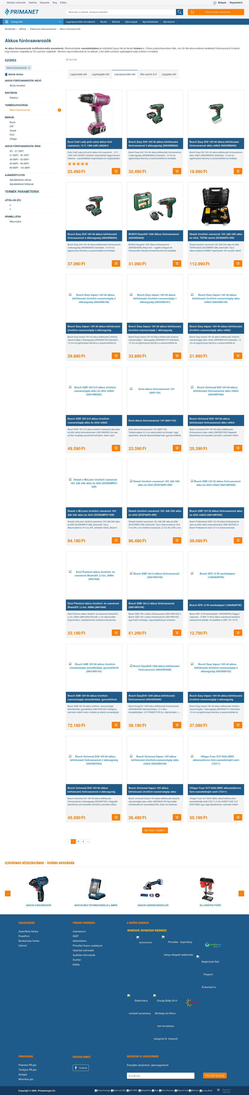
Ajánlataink (169, 21)
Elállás (63, 2)
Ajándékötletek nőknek (20, 179)
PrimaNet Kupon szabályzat (87, 945)
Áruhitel (77, 959)
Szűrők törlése (15, 74)
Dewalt (13, 130)
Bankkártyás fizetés (28, 940)
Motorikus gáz (26, 1079)
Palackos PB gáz (27, 1065)
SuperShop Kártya (28, 931)
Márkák (116, 21)
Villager (13, 138)
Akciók (103, 21)
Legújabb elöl (169, 74)
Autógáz (22, 1074)
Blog (55, 2)
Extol (12, 134)
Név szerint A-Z (148, 74)
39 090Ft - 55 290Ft (19, 159)
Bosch (12, 122)
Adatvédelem (80, 940)
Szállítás (33, 2)
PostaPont (23, 936)
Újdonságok (131, 21)
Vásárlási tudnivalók (16, 2)
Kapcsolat (44, 2)
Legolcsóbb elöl (78, 74)
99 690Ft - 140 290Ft (20, 167)
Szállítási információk (84, 955)
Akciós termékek (17, 85)
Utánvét (22, 945)
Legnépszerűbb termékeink (80, 21)
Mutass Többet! (154, 830)
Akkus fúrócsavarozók (17, 67)
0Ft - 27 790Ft (17, 151)
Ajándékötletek (150, 21)
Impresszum (79, 931)
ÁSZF (76, 936)
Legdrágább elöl (100, 74)
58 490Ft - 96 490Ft (19, 163)
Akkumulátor (15, 221)
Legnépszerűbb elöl (124, 74)
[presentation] (8, 893)
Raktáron (14, 97)
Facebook (82, 1067)
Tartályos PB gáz (27, 1069)
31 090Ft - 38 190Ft (19, 155)
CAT (12, 126)
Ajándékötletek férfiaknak (22, 184)
